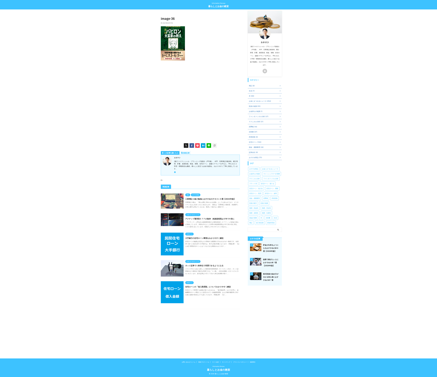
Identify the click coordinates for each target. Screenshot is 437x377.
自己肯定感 (259, 223)
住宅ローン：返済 (255, 193)
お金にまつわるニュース (270, 169)
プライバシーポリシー (240, 362)
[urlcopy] (214, 145)
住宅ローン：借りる (267, 183)
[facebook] (191, 145)
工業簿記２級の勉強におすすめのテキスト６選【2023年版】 (210, 199)
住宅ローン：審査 (272, 188)
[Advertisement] (180, 82)
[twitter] (186, 145)
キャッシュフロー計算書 (271, 174)
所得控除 (275, 198)
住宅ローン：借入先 (256, 188)
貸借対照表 (271, 223)
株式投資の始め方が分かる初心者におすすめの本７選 (270, 277)
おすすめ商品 (253, 169)
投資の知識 (264, 203)
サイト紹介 (215, 362)
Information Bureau (218, 366)
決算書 (268, 218)
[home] (175, 172)
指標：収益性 (253, 208)
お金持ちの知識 (254, 174)
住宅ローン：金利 (271, 193)
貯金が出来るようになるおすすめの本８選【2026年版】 (270, 248)
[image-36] (203, 145)
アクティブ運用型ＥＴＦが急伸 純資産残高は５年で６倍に (209, 219)
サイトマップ (226, 362)
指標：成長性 (253, 213)
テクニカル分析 (254, 179)
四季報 (265, 198)
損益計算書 (253, 218)
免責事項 (252, 362)
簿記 (250, 223)
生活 (275, 218)
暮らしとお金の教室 (218, 6)
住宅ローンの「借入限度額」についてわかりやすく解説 (208, 287)
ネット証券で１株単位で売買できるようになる (204, 265)
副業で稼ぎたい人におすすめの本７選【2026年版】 (270, 262)
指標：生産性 (266, 213)
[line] (209, 145)
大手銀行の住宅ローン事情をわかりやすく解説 (204, 238)
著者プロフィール (203, 362)
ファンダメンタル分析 (270, 179)
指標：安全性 (266, 208)
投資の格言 (253, 203)
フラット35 (253, 183)
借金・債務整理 (254, 198)
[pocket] (197, 145)
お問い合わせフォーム (188, 362)
